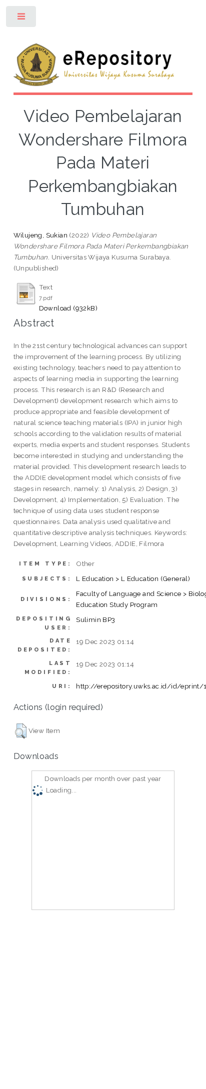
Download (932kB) (68, 308)
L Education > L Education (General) (133, 578)
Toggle (22, 19)
